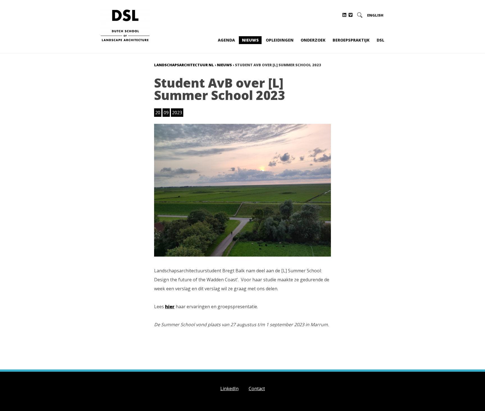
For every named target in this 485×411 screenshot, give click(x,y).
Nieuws (250, 40)
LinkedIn (229, 388)
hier (170, 306)
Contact (257, 388)
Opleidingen (280, 40)
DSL (380, 40)
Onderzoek (313, 40)
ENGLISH (375, 15)
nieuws (224, 64)
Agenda (226, 40)
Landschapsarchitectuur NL (184, 64)
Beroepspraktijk (351, 40)
